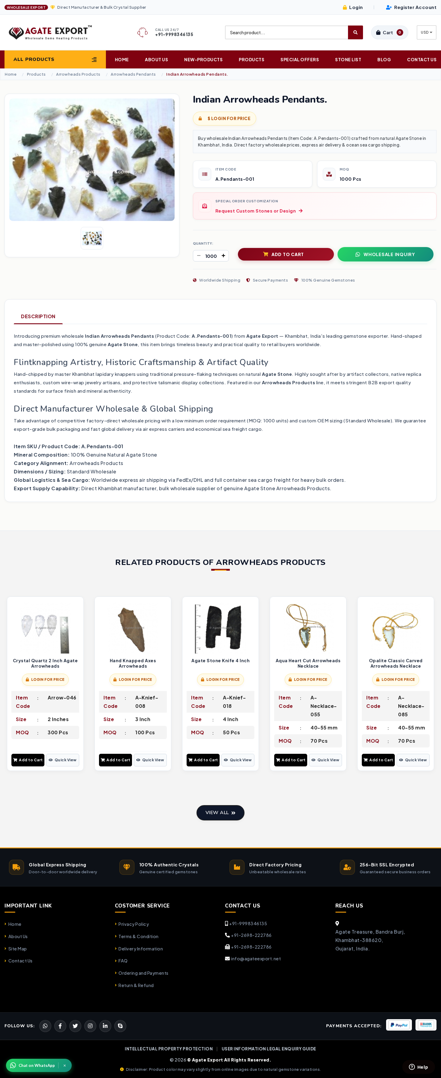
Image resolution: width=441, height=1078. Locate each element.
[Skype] (120, 1026)
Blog (384, 59)
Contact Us (421, 59)
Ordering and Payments (143, 973)
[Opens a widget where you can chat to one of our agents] (418, 1067)
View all (217, 812)
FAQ (123, 960)
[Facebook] (75, 1026)
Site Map (17, 948)
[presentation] (9, 684)
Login (355, 7)
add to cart (288, 254)
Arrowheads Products (78, 74)
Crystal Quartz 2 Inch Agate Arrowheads (45, 663)
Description (38, 316)
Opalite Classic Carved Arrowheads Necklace (396, 663)
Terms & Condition (138, 936)
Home (122, 59)
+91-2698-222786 (251, 935)
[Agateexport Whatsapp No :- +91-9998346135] (45, 1026)
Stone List (348, 59)
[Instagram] (90, 1026)
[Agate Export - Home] (55, 32)
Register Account (414, 7)
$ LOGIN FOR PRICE (228, 118)
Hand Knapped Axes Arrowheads (133, 663)
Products (251, 59)
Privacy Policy (133, 924)
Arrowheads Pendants (133, 74)
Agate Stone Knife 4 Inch (220, 660)
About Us (156, 59)
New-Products (203, 59)
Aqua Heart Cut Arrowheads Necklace (308, 663)
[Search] (355, 32)
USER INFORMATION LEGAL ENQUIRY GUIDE (269, 1048)
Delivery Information (140, 948)
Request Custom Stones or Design (255, 210)
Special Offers (299, 59)
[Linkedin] (105, 1026)
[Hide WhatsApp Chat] (65, 1065)
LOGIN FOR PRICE (48, 679)
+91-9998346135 (248, 923)
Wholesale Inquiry (389, 254)
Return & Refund (136, 985)
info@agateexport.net (256, 958)
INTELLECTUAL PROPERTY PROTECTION (169, 1048)
